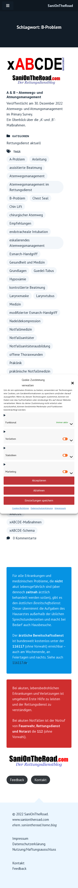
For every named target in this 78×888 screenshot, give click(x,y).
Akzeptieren (39, 480)
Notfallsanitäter (21, 338)
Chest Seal (40, 198)
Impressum (60, 508)
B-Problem (17, 198)
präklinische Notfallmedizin (29, 371)
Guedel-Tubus (44, 270)
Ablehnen (39, 490)
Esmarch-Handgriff (23, 254)
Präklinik (15, 363)
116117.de (19, 662)
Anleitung (39, 159)
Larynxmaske (19, 296)
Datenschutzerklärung (42, 508)
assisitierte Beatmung (25, 167)
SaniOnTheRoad (60, 5)
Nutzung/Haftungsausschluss (34, 849)
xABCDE (15, 513)
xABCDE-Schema (22, 530)
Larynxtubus (45, 296)
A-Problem (17, 159)
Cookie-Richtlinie (20, 508)
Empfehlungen (20, 223)
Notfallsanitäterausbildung (29, 346)
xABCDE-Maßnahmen (25, 522)
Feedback (17, 780)
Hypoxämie (17, 279)
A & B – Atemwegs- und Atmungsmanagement (25, 94)
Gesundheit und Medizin (27, 262)
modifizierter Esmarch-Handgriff (33, 312)
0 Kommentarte (24, 538)
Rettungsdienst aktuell (24, 143)
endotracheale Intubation (28, 232)
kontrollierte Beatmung (27, 287)
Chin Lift (15, 206)
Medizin (15, 304)
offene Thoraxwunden (26, 354)
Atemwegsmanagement (27, 176)
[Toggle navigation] (7, 5)
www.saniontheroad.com (30, 819)
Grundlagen (17, 270)
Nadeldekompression (24, 321)
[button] (72, 383)
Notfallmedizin (20, 329)
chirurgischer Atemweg (26, 215)
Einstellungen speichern (39, 500)
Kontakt (40, 780)
